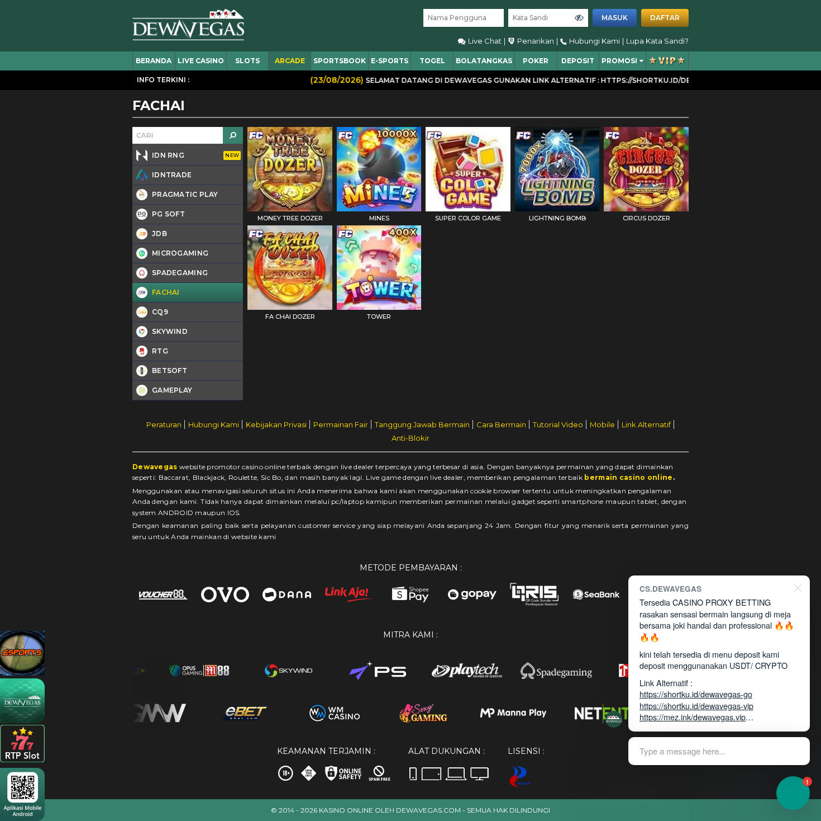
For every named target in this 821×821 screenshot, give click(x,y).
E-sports (389, 60)
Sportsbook (339, 60)
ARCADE (290, 60)
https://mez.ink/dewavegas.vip (692, 717)
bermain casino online (628, 477)
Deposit (577, 60)
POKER (535, 60)
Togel (432, 60)
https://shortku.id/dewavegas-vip (696, 705)
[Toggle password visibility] (579, 18)
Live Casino (201, 60)
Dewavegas (155, 467)
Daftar (665, 17)
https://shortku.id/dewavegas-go (695, 694)
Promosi (619, 60)
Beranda (153, 60)
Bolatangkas (484, 60)
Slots (247, 60)
